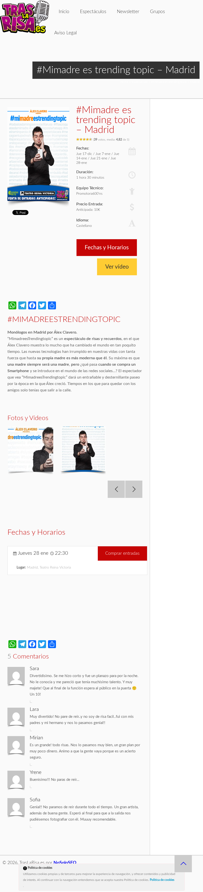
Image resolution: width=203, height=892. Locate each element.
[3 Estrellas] (84, 139)
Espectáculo (140, 81)
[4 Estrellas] (87, 139)
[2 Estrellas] (81, 139)
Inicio (64, 11)
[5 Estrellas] (90, 139)
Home (124, 81)
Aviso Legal (65, 33)
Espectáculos (93, 11)
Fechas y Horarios (107, 247)
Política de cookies (162, 879)
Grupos (157, 11)
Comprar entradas (122, 553)
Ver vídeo (117, 267)
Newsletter (128, 11)
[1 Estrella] (77, 139)
